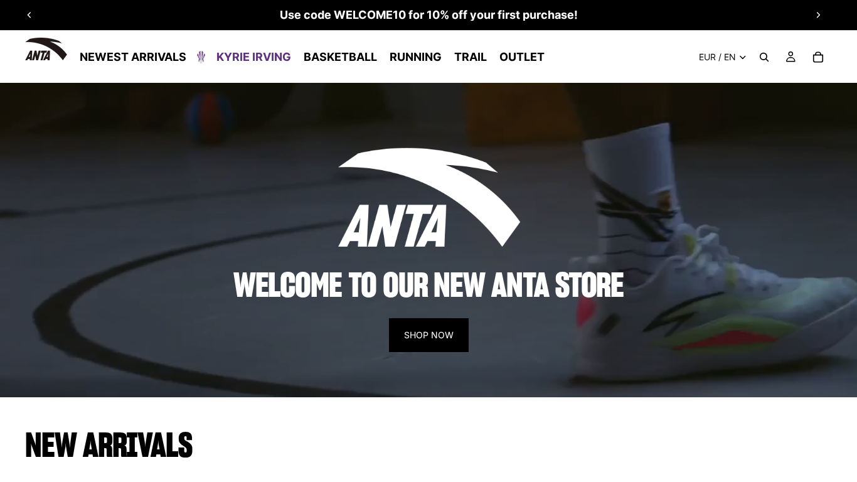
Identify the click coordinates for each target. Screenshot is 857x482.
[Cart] (818, 57)
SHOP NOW (429, 334)
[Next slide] (818, 15)
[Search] (764, 57)
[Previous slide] (29, 15)
